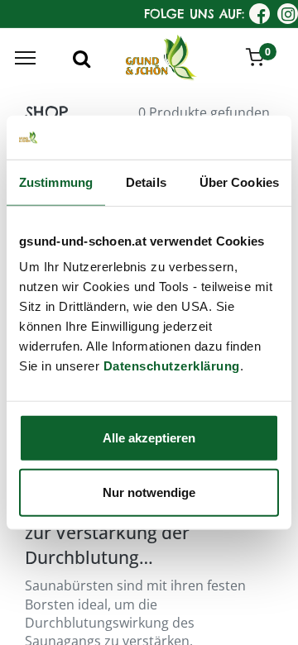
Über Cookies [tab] (239, 181)
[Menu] (25, 58)
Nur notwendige (149, 492)
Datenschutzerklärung (171, 366)
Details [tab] (146, 181)
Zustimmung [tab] (56, 181)
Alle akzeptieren (149, 438)
